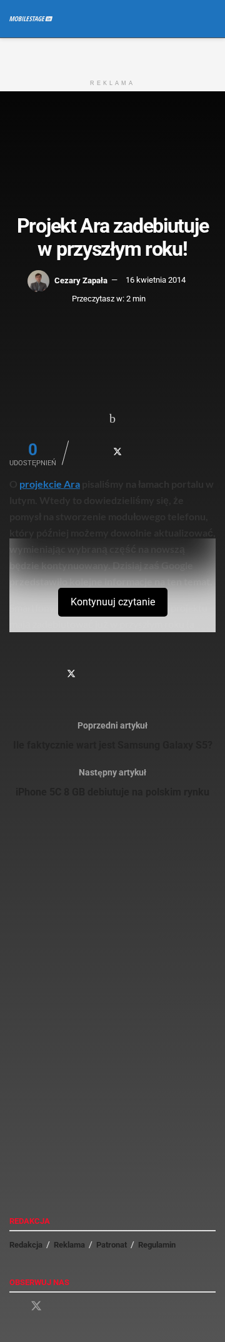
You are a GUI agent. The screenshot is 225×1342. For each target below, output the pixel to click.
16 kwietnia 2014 (156, 280)
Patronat (111, 1244)
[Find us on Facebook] (13, 1306)
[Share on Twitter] (117, 451)
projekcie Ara (49, 484)
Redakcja (25, 1244)
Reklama (69, 1244)
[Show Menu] (187, 19)
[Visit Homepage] (30, 18)
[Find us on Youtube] (58, 1306)
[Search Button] (210, 19)
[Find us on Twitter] (36, 1306)
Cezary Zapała (81, 280)
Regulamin (157, 1244)
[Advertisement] (112, 53)
